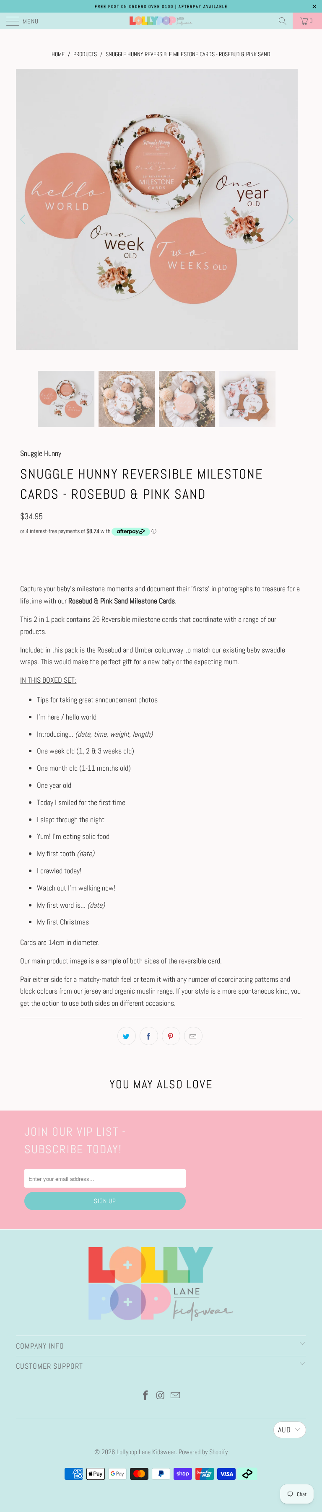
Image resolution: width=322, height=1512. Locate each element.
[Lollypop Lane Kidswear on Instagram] (160, 1396)
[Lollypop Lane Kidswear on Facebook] (145, 1396)
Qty (24, 547)
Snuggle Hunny (40, 453)
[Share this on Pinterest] (171, 1036)
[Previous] (24, 220)
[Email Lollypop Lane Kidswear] (175, 1396)
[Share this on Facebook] (149, 1036)
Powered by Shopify (203, 1451)
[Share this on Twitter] (126, 1036)
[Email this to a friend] (193, 1036)
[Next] (289, 220)
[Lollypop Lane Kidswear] (161, 21)
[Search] (283, 21)
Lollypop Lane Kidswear (146, 1451)
